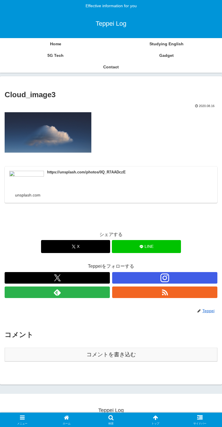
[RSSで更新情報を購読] (164, 292)
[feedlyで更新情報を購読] (57, 292)
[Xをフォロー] (57, 278)
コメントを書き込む (111, 354)
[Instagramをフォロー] (164, 278)
